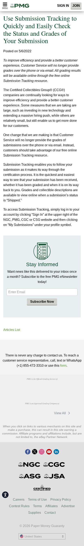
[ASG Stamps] (30, 476)
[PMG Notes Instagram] (42, 452)
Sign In (63, 5)
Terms (37, 506)
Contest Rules (19, 506)
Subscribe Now (42, 301)
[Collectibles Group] (42, 488)
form (63, 365)
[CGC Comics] (54, 464)
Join (76, 5)
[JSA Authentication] (54, 476)
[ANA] (20, 388)
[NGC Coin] (29, 464)
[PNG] (41, 388)
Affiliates (51, 506)
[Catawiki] (41, 413)
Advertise (68, 506)
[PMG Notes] (21, 5)
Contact (50, 512)
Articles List (11, 330)
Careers (18, 499)
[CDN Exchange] (20, 413)
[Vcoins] (63, 388)
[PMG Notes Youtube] (49, 452)
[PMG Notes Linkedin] (56, 452)
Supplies (34, 512)
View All (60, 413)
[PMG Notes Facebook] (28, 452)
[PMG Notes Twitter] (34, 452)
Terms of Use (37, 499)
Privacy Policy (60, 499)
